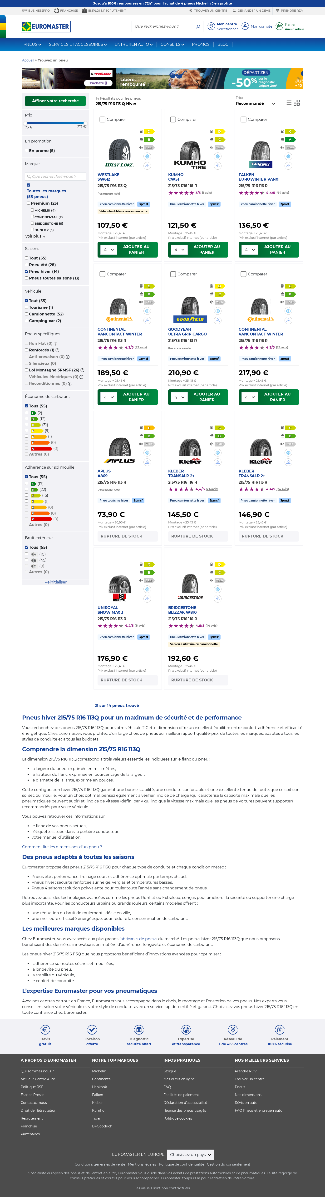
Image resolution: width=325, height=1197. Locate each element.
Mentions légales (142, 1164)
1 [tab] (148, 84)
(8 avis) (140, 625)
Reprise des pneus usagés (184, 1110)
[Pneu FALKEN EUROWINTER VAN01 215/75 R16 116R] (260, 145)
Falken (97, 1095)
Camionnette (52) (46, 314)
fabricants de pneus (138, 939)
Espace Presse (32, 1095)
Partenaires (30, 1134)
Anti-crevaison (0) (47, 357)
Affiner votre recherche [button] (55, 101)
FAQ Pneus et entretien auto (258, 1110)
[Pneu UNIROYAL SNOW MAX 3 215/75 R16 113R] (119, 578)
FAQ (167, 1087)
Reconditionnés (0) (48, 383)
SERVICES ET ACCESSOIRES (76, 44)
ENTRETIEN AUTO (132, 44)
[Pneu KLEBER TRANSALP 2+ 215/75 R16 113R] (260, 442)
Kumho (98, 1110)
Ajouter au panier (136, 249)
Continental (102, 1079)
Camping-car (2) (45, 321)
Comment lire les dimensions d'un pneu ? (62, 847)
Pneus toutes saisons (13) (54, 278)
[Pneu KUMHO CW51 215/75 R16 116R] (190, 145)
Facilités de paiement (181, 1095)
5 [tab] (176, 84)
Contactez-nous (34, 1103)
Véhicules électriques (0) (54, 377)
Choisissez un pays (188, 1154)
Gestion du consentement (228, 1164)
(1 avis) (207, 192)
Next (299, 78)
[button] (55, 343)
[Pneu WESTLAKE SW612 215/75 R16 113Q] (119, 145)
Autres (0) (39, 454)
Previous (25, 78)
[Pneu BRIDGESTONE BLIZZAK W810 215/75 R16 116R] (190, 578)
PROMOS (201, 44)
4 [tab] (169, 84)
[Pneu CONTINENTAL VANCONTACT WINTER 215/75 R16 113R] (119, 300)
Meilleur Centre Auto (38, 1079)
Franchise (68, 10)
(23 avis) (141, 347)
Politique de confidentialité (181, 1164)
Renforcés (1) (41, 350)
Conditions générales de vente (100, 1164)
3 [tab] (162, 84)
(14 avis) (211, 625)
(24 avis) (212, 489)
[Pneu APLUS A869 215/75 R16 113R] (119, 442)
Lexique (169, 1071)
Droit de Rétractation (38, 1110)
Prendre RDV (291, 10)
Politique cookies (177, 1118)
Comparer (116, 119)
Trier (240, 98)
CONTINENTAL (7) (48, 217)
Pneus (240, 1087)
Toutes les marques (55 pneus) (46, 194)
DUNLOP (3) (44, 230)
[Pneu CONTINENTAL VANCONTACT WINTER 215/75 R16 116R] (260, 300)
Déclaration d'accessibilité (185, 1103)
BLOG (222, 44)
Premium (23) (44, 203)
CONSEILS (170, 44)
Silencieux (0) (42, 363)
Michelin (99, 1071)
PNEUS (30, 44)
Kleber (97, 1103)
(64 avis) (282, 192)
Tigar (96, 1118)
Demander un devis (254, 10)
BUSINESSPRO (39, 10)
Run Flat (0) (41, 343)
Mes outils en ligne (179, 1079)
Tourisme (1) (41, 307)
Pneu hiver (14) (44, 271)
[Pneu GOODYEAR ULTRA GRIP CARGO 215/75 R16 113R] (190, 300)
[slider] (25, 123)
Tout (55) (38, 258)
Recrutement (32, 1118)
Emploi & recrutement (107, 10)
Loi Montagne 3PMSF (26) (54, 370)
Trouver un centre (210, 10)
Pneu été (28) (42, 265)
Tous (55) (38, 406)
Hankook (99, 1087)
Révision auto (246, 1103)
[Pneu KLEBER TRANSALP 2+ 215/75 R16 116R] (190, 442)
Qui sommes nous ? (37, 1071)
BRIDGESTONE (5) (48, 223)
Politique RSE (32, 1087)
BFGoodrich (102, 1126)
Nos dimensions (248, 1095)
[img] (82, 176)
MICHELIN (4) (45, 210)
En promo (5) (42, 150)
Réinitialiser (55, 582)
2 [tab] (155, 84)
